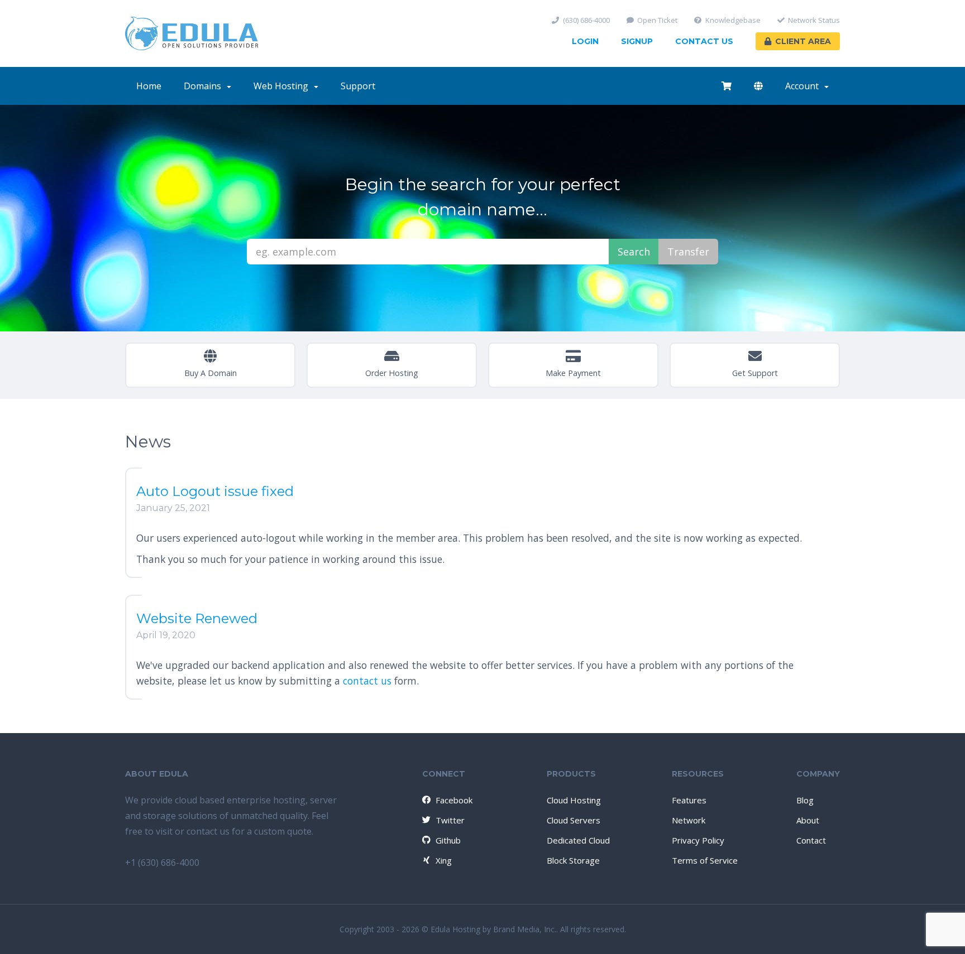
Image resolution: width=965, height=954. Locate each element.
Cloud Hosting (574, 800)
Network (688, 820)
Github (448, 840)
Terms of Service (705, 860)
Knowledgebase (733, 20)
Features (689, 800)
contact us (367, 680)
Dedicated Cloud (578, 840)
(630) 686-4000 (586, 20)
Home (148, 86)
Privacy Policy (698, 840)
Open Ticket (657, 20)
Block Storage (573, 860)
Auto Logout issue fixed (215, 491)
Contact (811, 840)
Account (804, 86)
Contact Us (704, 41)
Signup (637, 41)
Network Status (814, 20)
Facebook (454, 800)
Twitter (450, 820)
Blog (805, 800)
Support (358, 86)
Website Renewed (196, 618)
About (807, 820)
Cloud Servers (573, 820)
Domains (205, 86)
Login (585, 41)
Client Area (803, 41)
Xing (444, 860)
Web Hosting (283, 86)
